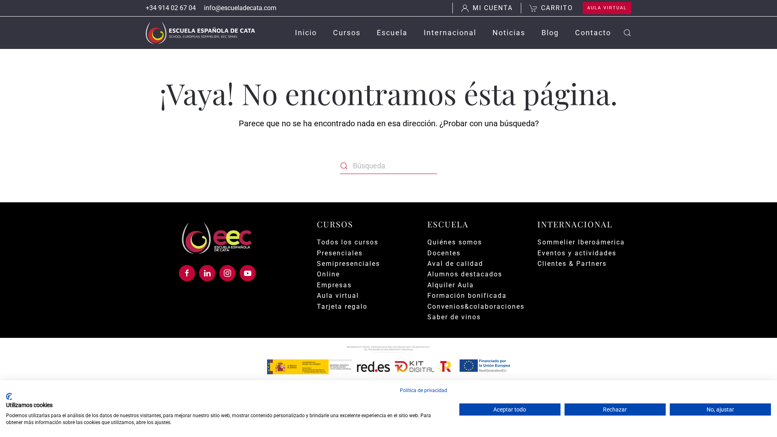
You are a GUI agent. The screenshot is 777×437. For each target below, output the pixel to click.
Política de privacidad (423, 390)
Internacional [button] (450, 32)
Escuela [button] (392, 32)
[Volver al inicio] (200, 33)
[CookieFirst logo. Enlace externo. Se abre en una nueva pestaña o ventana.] (9, 396)
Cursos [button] (347, 32)
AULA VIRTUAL (607, 8)
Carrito (557, 8)
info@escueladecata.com (240, 8)
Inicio (306, 32)
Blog (550, 32)
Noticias (509, 32)
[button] (627, 33)
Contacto (593, 32)
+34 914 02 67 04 (171, 8)
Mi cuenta (493, 8)
